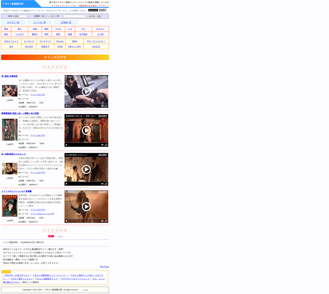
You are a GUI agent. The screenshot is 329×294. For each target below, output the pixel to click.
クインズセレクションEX (42, 214)
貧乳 (58, 34)
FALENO (29, 46)
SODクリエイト (11, 41)
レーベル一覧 (40, 22)
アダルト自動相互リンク (46, 279)
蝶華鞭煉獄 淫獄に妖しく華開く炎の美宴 (20, 113)
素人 (20, 29)
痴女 (46, 29)
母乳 (46, 34)
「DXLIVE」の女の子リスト (16, 275)
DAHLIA (96, 46)
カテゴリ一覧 (13, 22)
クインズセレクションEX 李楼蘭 (16, 191)
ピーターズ (29, 41)
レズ (70, 29)
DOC (11, 46)
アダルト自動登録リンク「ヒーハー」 (50, 275)
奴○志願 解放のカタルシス (13, 154)
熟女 (6, 29)
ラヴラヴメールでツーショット (75, 279)
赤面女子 (45, 46)
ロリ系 (100, 34)
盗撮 (70, 34)
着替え (35, 34)
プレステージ (45, 41)
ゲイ (83, 29)
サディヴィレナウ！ (96, 41)
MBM (74, 41)
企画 (35, 29)
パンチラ (20, 34)
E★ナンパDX (74, 46)
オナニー (100, 29)
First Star (60, 41)
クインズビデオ (38, 95)
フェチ (58, 29)
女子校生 (83, 34)
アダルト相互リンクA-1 (21, 279)
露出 (6, 34)
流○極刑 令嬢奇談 (9, 76)
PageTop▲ (104, 267)
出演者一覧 (66, 22)
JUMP (60, 46)
